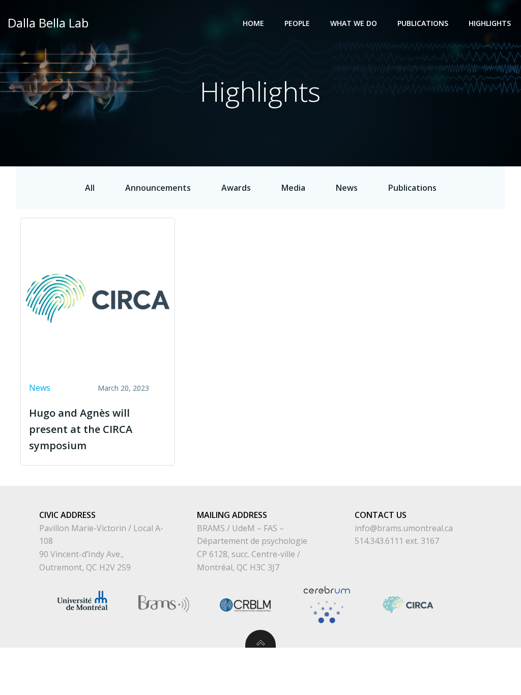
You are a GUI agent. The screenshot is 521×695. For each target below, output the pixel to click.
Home (253, 23)
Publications (422, 23)
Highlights (490, 23)
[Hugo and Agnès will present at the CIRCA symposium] (97, 297)
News (39, 387)
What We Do (353, 23)
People (297, 23)
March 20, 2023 (123, 388)
